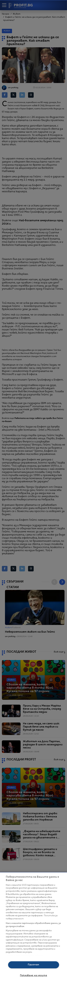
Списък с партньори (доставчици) (25, 956)
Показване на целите (33, 975)
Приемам (33, 965)
